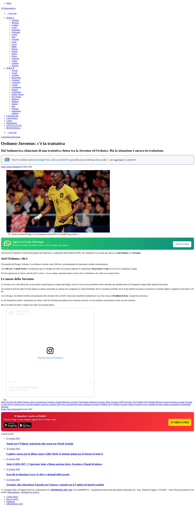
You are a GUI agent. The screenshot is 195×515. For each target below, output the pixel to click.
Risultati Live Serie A (30, 492)
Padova (15, 104)
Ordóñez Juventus (120, 404)
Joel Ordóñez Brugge (153, 402)
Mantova (15, 99)
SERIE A (10, 18)
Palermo (15, 109)
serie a (145, 404)
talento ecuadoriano (172, 404)
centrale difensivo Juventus (66, 402)
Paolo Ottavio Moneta (10, 167)
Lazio (14, 42)
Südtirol (15, 113)
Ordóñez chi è (106, 404)
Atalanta (15, 20)
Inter (14, 37)
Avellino (15, 75)
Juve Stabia (16, 97)
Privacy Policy (12, 499)
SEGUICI (65, 160)
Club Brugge (83, 402)
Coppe (9, 121)
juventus (166, 402)
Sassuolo (15, 58)
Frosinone (16, 32)
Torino (14, 61)
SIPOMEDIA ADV (14, 504)
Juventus (15, 39)
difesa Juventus (112, 402)
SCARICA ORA (180, 422)
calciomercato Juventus (45, 402)
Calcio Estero (12, 118)
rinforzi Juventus (135, 404)
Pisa (13, 106)
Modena (15, 101)
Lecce (14, 44)
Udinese (15, 63)
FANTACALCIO (13, 125)
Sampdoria (16, 111)
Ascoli (14, 73)
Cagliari (15, 25)
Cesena (15, 85)
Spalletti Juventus (155, 404)
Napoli (14, 51)
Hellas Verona (17, 94)
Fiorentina (16, 30)
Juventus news (19, 404)
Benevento (16, 77)
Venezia (15, 66)
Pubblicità (10, 501)
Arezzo (15, 70)
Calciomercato (12, 116)
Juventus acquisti (177, 402)
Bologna (15, 23)
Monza (15, 49)
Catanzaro (16, 82)
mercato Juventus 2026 (51, 404)
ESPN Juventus (125, 402)
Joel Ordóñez (138, 402)
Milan (14, 46)
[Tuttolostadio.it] (8, 8)
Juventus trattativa (33, 404)
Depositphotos (13, 492)
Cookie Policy (12, 497)
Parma (14, 54)
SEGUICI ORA (182, 244)
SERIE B (10, 68)
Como (14, 27)
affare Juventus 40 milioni (12, 402)
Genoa (14, 34)
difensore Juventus (97, 402)
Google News (43, 160)
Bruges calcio (29, 402)
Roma (14, 56)
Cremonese (16, 87)
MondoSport (11, 123)
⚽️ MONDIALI (13, 128)
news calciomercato (69, 404)
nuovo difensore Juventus (89, 404)
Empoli (15, 89)
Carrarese (16, 80)
